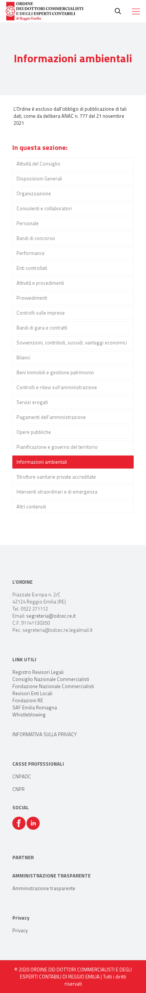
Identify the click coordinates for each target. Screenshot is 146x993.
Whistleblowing (29, 714)
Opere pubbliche (33, 432)
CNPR (18, 789)
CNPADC (21, 776)
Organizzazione (33, 193)
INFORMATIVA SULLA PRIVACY (44, 734)
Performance (30, 253)
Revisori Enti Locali (32, 693)
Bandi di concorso (35, 238)
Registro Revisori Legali (38, 672)
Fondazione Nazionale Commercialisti (53, 686)
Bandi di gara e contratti (41, 327)
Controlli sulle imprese (40, 312)
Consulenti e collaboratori (44, 208)
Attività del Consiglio (38, 163)
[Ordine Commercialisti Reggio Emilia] (44, 11)
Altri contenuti (31, 506)
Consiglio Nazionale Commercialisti (50, 679)
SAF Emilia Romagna (34, 707)
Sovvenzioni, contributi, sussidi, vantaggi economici (71, 342)
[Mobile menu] (136, 11)
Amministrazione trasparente (43, 888)
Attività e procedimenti (40, 283)
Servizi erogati (32, 402)
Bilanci (23, 357)
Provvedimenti (31, 298)
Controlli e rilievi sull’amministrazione (56, 387)
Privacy (20, 930)
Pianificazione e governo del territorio (57, 447)
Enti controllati (31, 268)
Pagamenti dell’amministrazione (51, 417)
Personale (27, 223)
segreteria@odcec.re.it (51, 616)
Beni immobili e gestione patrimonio (55, 372)
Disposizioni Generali (39, 178)
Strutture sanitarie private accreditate (56, 476)
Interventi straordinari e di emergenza (56, 491)
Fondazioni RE (27, 700)
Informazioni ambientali (41, 462)
